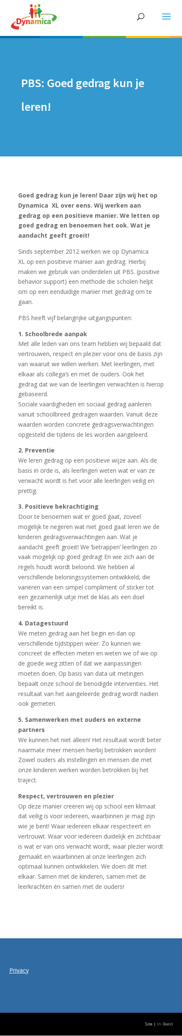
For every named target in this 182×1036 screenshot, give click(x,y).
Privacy (19, 970)
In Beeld (165, 1024)
